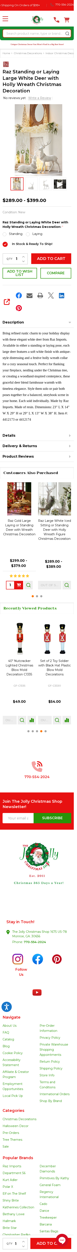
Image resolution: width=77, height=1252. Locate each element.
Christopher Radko (16, 1235)
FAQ (6, 1032)
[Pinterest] (19, 308)
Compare (56, 273)
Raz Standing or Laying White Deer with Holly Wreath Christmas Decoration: (35, 224)
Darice (44, 1211)
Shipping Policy (51, 1068)
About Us (9, 1026)
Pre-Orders (11, 1133)
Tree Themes (12, 1140)
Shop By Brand (51, 1101)
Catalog (8, 1039)
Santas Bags (49, 1231)
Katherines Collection (18, 1207)
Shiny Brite (11, 1200)
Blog (6, 1046)
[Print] (40, 295)
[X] (51, 295)
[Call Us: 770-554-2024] (56, 19)
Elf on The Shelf (14, 1194)
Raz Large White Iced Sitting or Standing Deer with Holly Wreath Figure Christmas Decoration (54, 530)
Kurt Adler (10, 1180)
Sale (6, 1146)
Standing (15, 234)
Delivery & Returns (20, 446)
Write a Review (39, 98)
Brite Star (10, 1228)
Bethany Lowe (14, 1214)
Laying (37, 234)
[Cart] (66, 19)
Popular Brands (18, 1158)
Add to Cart (51, 258)
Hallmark (9, 1221)
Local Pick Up (13, 1096)
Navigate (12, 1017)
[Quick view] (28, 585)
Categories (13, 1110)
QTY (9, 259)
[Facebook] (19, 295)
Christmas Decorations (19, 1119)
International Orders (55, 1094)
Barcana (46, 1224)
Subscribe (52, 818)
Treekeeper (48, 1217)
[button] (37, 870)
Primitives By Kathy (54, 1178)
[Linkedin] (62, 295)
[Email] (30, 295)
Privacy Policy (50, 1038)
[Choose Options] (19, 585)
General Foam (50, 1185)
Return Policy (50, 1062)
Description (13, 322)
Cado (43, 1204)
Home (6, 53)
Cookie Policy (13, 1053)
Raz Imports (12, 1166)
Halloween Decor (15, 1126)
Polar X (8, 1187)
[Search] (67, 34)
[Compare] (31, 720)
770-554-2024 (35, 942)
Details (9, 435)
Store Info (47, 1075)
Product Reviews (18, 456)
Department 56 (14, 1173)
